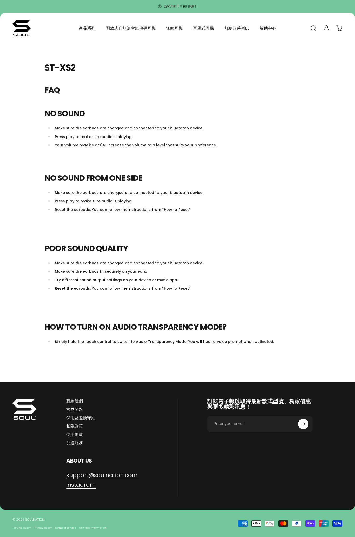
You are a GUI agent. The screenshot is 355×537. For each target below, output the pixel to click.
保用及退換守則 (80, 418)
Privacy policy (43, 527)
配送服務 (74, 443)
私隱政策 (74, 426)
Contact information (93, 527)
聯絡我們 (74, 401)
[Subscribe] (303, 424)
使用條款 (74, 434)
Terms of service (65, 527)
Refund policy (21, 527)
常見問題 (74, 409)
